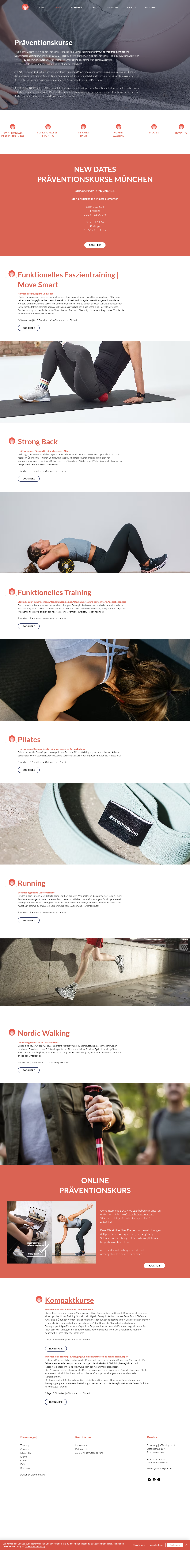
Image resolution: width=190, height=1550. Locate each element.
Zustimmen (175, 1544)
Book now (25, 1468)
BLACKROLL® (129, 1210)
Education (25, 1452)
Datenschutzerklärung (35, 1546)
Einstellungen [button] (139, 1544)
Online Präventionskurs (139, 1214)
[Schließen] (186, 1545)
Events (23, 1456)
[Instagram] (154, 1479)
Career (23, 1460)
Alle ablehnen (156, 1544)
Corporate (25, 1449)
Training (24, 1445)
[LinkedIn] (149, 1479)
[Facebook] (158, 1479)
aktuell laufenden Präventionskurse (77, 71)
